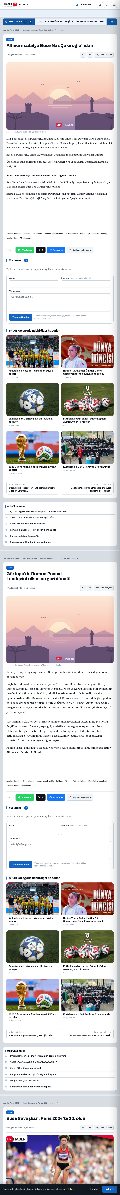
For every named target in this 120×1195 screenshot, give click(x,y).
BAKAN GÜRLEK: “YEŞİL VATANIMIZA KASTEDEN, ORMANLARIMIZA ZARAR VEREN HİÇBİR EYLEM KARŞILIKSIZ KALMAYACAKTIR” (70, 21)
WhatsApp (27, 250)
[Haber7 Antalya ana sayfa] (16, 5)
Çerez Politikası (66, 1189)
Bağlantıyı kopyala (103, 55)
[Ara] (100, 5)
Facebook (58, 250)
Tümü (112, 22)
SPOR (17, 30)
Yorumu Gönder (20, 317)
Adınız (12, 278)
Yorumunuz (14, 291)
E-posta (76, 278)
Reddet (94, 1189)
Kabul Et (110, 1189)
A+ (90, 55)
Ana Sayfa (7, 30)
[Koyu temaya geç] (107, 5)
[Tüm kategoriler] (114, 5)
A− (83, 55)
